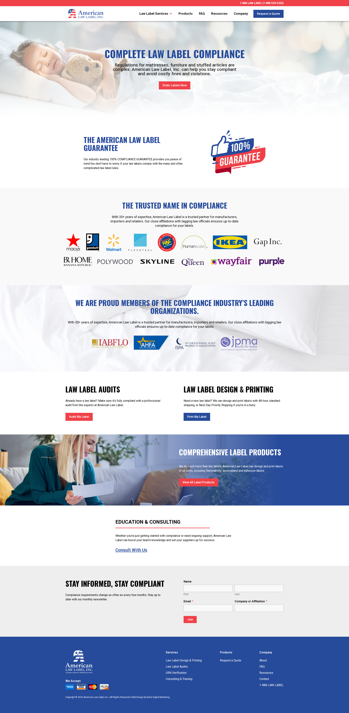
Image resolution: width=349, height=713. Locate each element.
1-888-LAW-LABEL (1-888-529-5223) (262, 3)
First (186, 594)
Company (241, 13)
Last (237, 594)
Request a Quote (268, 13)
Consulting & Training (179, 679)
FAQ (202, 13)
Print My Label (196, 416)
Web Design (137, 697)
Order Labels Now (175, 85)
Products (185, 13)
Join (190, 619)
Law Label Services (154, 13)
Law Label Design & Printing (184, 660)
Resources (219, 13)
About (263, 660)
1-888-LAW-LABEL (271, 685)
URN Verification (176, 672)
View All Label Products (198, 482)
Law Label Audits (177, 666)
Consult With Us (131, 550)
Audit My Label (79, 416)
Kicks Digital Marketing (158, 697)
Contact (264, 679)
